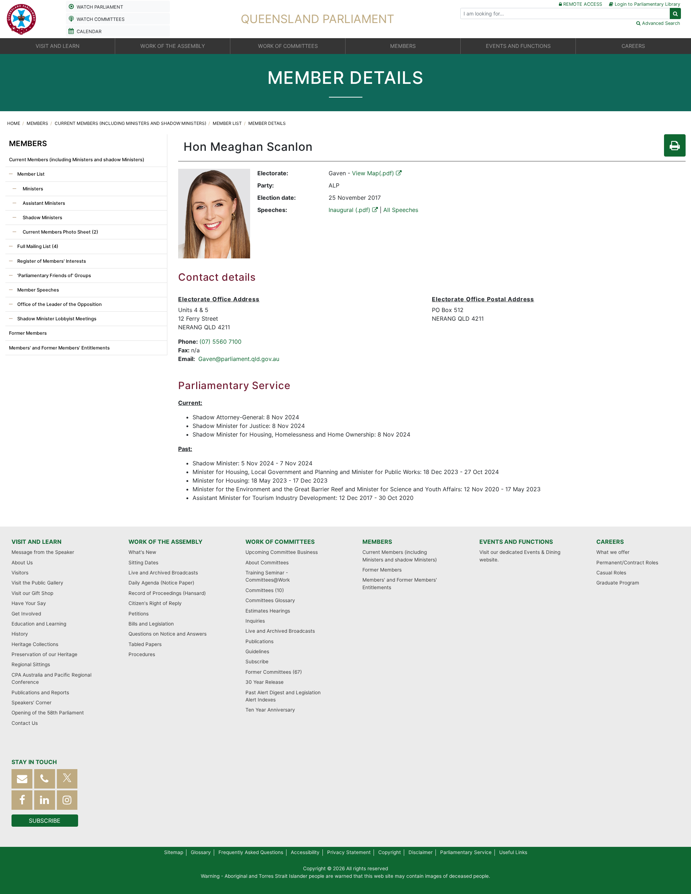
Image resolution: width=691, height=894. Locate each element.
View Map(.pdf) (374, 173)
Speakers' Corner (31, 702)
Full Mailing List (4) (37, 246)
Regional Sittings (31, 664)
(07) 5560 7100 (220, 341)
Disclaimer (420, 852)
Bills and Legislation (151, 624)
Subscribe (256, 661)
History (20, 634)
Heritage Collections (35, 644)
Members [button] (403, 46)
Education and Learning (39, 624)
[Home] (21, 18)
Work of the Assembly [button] (172, 46)
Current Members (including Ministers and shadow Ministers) (131, 123)
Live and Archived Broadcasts (163, 572)
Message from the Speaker (43, 552)
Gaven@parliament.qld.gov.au (238, 358)
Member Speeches (37, 290)
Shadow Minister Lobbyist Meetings (56, 318)
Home (14, 123)
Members (38, 123)
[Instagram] (67, 800)
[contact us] (22, 778)
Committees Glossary (270, 600)
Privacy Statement (349, 852)
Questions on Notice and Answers (167, 634)
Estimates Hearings (267, 611)
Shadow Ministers (42, 217)
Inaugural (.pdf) (350, 209)
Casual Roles (611, 572)
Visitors (20, 572)
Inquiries (255, 621)
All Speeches (400, 209)
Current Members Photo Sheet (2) (60, 232)
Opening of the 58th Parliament (48, 712)
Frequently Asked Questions (250, 852)
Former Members (28, 333)
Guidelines (257, 651)
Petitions (138, 614)
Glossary (201, 852)
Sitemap (173, 852)
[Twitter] (67, 778)
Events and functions (516, 541)
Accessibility (305, 852)
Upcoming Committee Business (281, 552)
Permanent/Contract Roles (627, 562)
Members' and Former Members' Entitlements (59, 348)
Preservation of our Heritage (44, 654)
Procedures (141, 654)
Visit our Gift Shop (32, 593)
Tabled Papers (145, 644)
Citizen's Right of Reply (155, 603)
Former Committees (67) (273, 672)
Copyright (389, 852)
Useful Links (513, 852)
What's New (142, 552)
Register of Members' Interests (51, 261)
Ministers (32, 188)
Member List (228, 123)
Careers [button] (633, 46)
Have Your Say (29, 603)
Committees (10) (264, 590)
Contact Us (25, 723)
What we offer (612, 552)
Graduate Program (617, 583)
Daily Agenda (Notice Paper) (161, 583)
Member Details (267, 123)
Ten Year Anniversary (270, 710)
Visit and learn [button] (58, 46)
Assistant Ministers (43, 203)
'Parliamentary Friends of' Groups (53, 275)
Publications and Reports (40, 692)
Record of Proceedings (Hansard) (167, 593)
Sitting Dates (143, 562)
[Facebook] (22, 800)
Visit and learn (37, 541)
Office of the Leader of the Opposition (59, 304)
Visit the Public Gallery (37, 583)
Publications (259, 641)
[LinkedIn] (45, 800)
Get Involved (26, 614)
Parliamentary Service (466, 852)
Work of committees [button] (288, 46)
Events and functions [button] (518, 46)
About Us (22, 562)
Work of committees (280, 541)
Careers (610, 541)
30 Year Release (264, 682)
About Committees (267, 562)
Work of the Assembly (165, 541)
